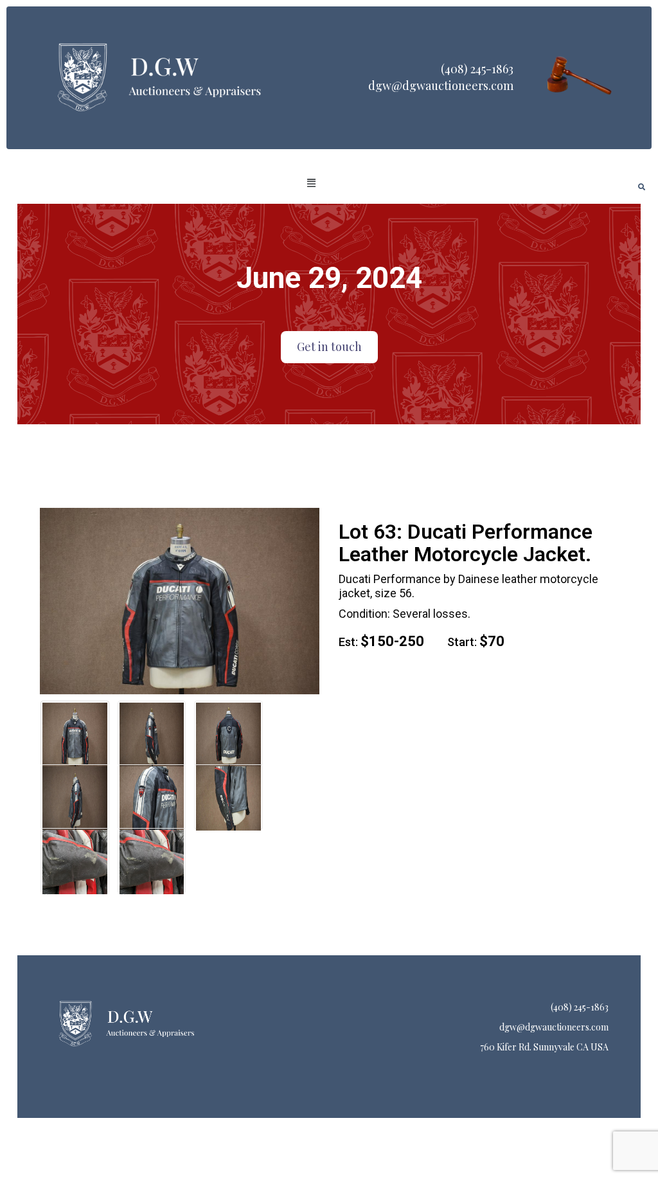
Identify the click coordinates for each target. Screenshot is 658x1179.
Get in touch (329, 346)
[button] (311, 183)
